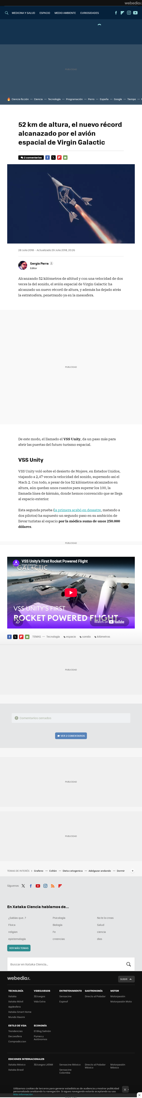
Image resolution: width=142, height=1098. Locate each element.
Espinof (63, 1001)
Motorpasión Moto (121, 1001)
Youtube (135, 13)
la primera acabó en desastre (77, 510)
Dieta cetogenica (73, 870)
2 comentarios (33, 157)
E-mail (65, 157)
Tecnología (54, 99)
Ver (73, 735)
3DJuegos (39, 996)
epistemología (17, 939)
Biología (57, 925)
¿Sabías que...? (17, 918)
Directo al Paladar (95, 996)
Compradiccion (17, 1041)
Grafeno (39, 870)
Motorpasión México (117, 1066)
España (104, 99)
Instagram (129, 13)
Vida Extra (39, 1001)
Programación (74, 99)
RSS (53, 885)
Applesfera (14, 1006)
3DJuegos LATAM (43, 1064)
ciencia (101, 932)
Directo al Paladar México (95, 1066)
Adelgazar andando (100, 870)
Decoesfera (15, 1036)
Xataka (12, 996)
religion (13, 932)
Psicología (59, 918)
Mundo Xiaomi (16, 1017)
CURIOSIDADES (89, 13)
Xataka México (17, 1064)
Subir (123, 979)
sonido (86, 636)
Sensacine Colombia (65, 1071)
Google (118, 99)
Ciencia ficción (20, 99)
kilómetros (103, 636)
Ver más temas (18, 948)
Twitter (53, 157)
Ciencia (38, 99)
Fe (54, 932)
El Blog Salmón (42, 1031)
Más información (23, 1094)
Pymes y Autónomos (40, 1037)
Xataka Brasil (15, 1069)
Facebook (116, 13)
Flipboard (122, 13)
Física (11, 925)
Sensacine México (70, 1064)
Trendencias (15, 1031)
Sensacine (65, 996)
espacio (71, 636)
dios (99, 939)
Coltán (53, 870)
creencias (59, 939)
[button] (41, 263)
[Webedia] (133, 3)
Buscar (128, 964)
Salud (100, 925)
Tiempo (131, 99)
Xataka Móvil (15, 1001)
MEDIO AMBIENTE (65, 13)
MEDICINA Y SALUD (23, 13)
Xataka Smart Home (19, 1011)
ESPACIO (45, 13)
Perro (91, 99)
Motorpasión (117, 996)
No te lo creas (105, 918)
